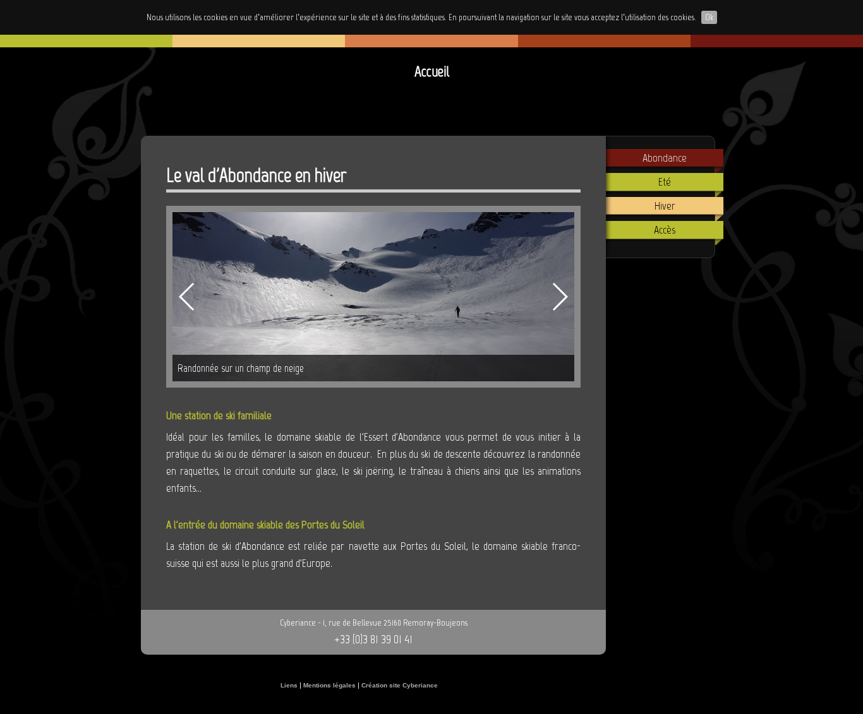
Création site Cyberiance (399, 685)
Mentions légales (329, 685)
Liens (289, 685)
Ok (709, 17)
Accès (664, 230)
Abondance (665, 158)
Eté (664, 182)
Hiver (665, 206)
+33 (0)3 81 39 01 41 (373, 638)
